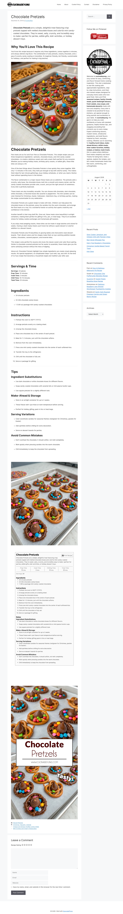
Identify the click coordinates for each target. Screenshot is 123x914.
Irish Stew (90, 251)
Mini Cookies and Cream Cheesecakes (25, 828)
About (66, 4)
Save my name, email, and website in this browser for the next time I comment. (42, 887)
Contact (86, 4)
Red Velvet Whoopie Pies (96, 240)
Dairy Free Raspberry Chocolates (98, 243)
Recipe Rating (16, 845)
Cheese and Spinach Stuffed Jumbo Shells (26, 826)
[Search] (109, 16)
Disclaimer (96, 4)
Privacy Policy (107, 4)
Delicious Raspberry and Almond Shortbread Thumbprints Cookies (99, 286)
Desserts (23, 825)
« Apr (88, 209)
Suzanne (90, 279)
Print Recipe (68, 555)
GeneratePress (68, 911)
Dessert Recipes (18, 823)
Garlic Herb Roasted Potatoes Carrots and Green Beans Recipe (98, 294)
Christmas (16, 825)
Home (59, 4)
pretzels (28, 825)
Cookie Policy (76, 4)
